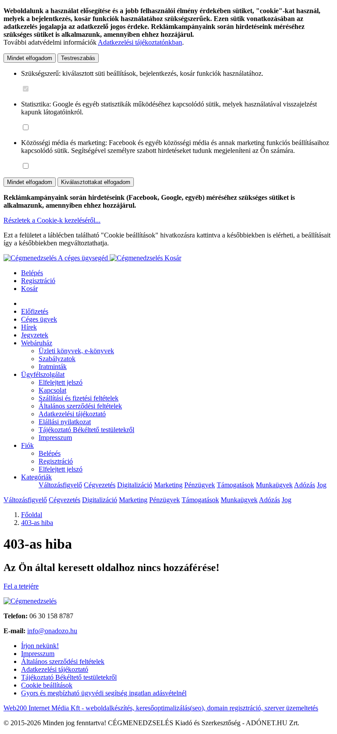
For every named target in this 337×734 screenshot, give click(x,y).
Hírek (29, 327)
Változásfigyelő (60, 485)
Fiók (27, 445)
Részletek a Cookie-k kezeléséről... (52, 220)
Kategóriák (36, 477)
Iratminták (53, 366)
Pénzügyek (199, 485)
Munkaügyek (274, 485)
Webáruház (36, 343)
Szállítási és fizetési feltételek (78, 398)
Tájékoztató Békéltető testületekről (86, 429)
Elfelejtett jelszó (60, 382)
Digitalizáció (134, 485)
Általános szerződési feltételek (80, 406)
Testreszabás (78, 58)
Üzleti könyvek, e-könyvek (76, 351)
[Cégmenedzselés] (137, 258)
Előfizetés (34, 311)
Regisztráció (38, 280)
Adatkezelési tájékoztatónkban (140, 42)
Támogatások (235, 485)
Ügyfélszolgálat (43, 374)
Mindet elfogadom (29, 58)
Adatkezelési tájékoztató (72, 414)
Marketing (168, 485)
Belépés (32, 273)
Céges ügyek (39, 319)
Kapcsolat (52, 390)
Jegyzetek (34, 335)
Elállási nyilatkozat (65, 422)
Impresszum (55, 437)
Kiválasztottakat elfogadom (95, 182)
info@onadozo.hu (52, 631)
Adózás (304, 485)
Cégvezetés (99, 485)
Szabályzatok (57, 358)
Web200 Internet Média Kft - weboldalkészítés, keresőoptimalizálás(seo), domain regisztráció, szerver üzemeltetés (161, 708)
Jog (321, 485)
